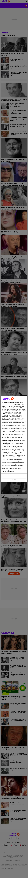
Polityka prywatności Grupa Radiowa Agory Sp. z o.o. (13, 440)
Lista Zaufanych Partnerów (8, 471)
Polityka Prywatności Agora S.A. (8, 441)
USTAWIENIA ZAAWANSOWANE (14, 476)
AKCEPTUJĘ (14, 479)
